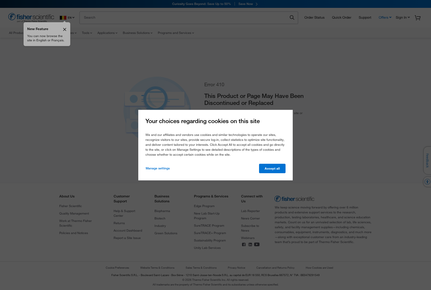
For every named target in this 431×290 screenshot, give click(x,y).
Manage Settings (158, 168)
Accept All (272, 168)
